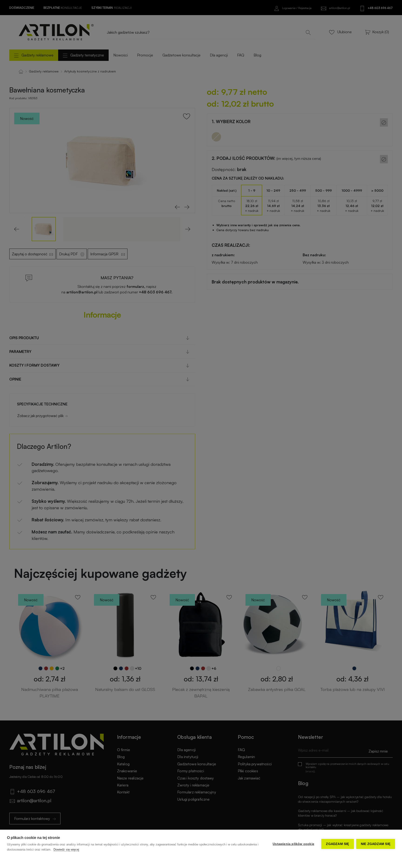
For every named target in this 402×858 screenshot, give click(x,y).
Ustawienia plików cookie (293, 844)
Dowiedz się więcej (66, 849)
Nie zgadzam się (375, 844)
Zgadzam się (337, 844)
